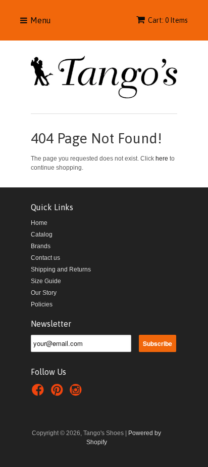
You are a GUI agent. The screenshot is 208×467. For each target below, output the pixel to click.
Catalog (42, 234)
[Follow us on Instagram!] (77, 393)
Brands (40, 246)
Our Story (44, 292)
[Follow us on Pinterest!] (58, 393)
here (161, 158)
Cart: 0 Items (168, 20)
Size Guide (46, 281)
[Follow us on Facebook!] (39, 393)
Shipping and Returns (61, 269)
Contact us (45, 257)
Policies (42, 304)
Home (39, 222)
